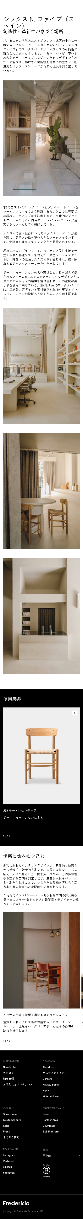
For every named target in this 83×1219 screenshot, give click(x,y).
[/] (41, 1205)
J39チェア (35, 276)
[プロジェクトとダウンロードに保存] (74, 713)
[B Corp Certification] (61, 1171)
